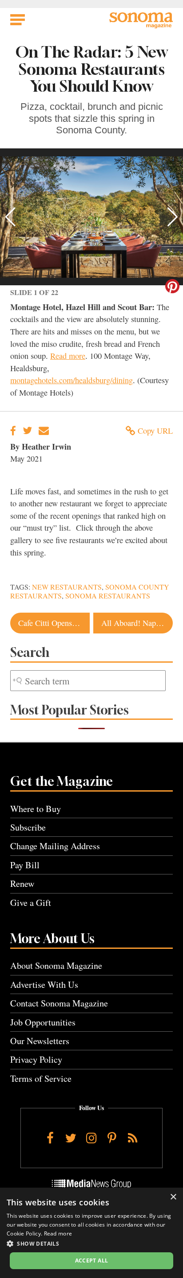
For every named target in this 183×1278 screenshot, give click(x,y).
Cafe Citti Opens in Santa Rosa (54, 623)
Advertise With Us (44, 985)
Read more (67, 355)
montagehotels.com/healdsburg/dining (71, 380)
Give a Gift (30, 903)
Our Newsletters (39, 1041)
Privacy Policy (36, 1059)
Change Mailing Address (55, 846)
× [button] (173, 1197)
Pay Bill (25, 865)
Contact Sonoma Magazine (59, 1003)
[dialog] (91, 1233)
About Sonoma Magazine (56, 965)
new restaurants (67, 587)
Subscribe (28, 827)
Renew (22, 884)
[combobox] (88, 680)
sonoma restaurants (107, 596)
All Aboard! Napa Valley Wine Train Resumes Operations (137, 623)
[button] (10, 217)
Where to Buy (35, 809)
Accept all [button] (91, 1260)
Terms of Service (41, 1078)
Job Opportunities (43, 1022)
